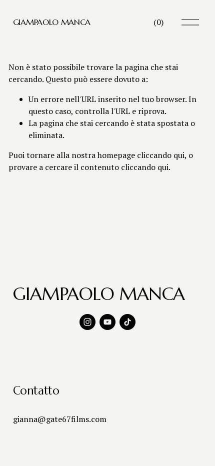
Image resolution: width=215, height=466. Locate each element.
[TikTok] (128, 322)
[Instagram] (88, 322)
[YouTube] (108, 322)
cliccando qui (160, 155)
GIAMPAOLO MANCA (51, 22)
